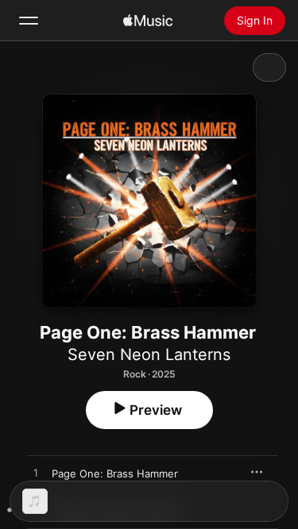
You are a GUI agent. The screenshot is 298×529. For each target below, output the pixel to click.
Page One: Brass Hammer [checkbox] (115, 473)
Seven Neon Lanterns (149, 354)
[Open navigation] (28, 20)
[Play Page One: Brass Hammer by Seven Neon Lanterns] (36, 473)
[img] (147, 20)
